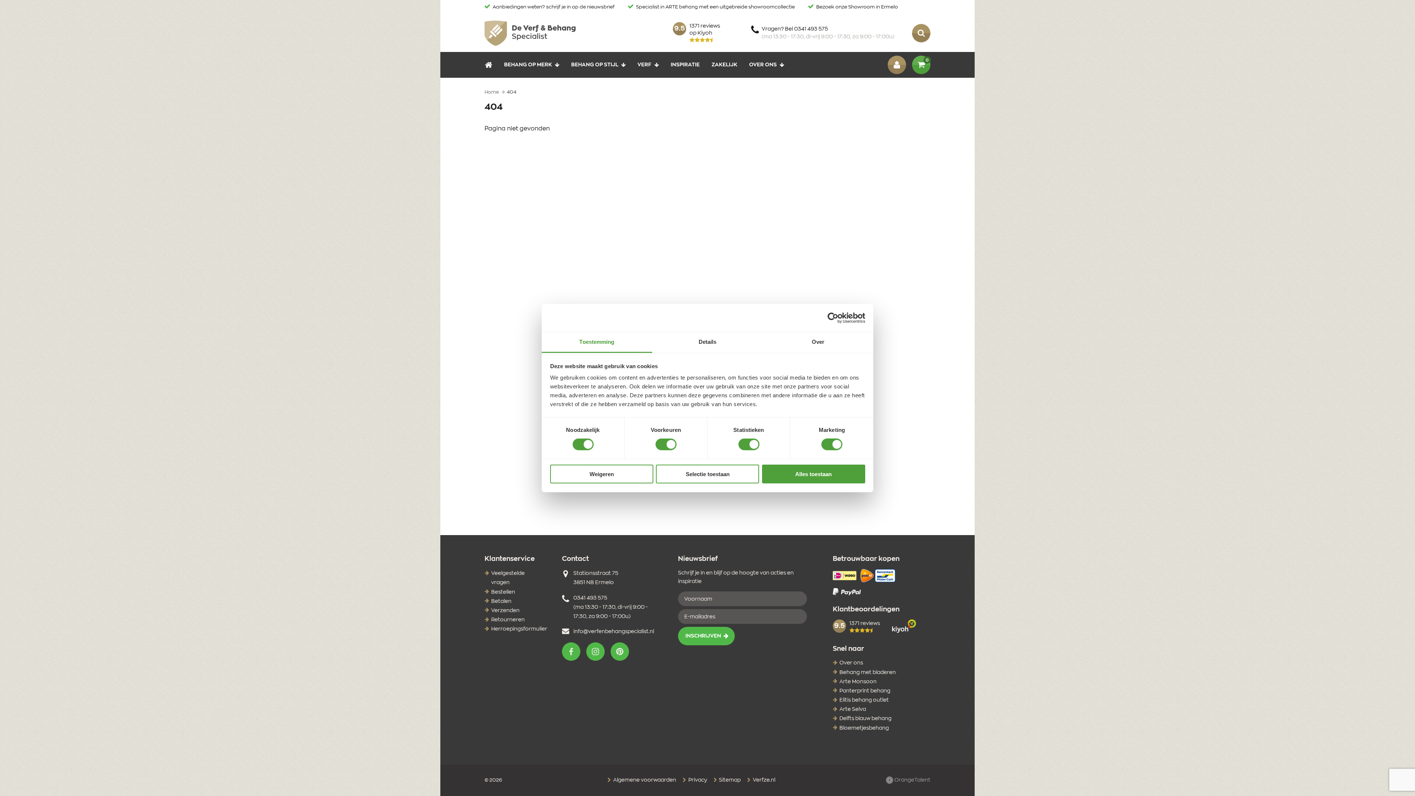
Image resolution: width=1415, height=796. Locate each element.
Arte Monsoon (858, 681)
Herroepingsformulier (519, 629)
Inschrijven (703, 636)
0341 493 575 (590, 598)
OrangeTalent (911, 780)
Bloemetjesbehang (864, 728)
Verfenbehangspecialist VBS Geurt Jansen (530, 33)
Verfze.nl (763, 780)
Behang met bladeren (867, 672)
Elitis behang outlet (864, 700)
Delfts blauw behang (865, 718)
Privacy (697, 780)
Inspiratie (685, 64)
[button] (571, 651)
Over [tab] (818, 342)
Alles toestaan (813, 474)
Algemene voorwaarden (644, 780)
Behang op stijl (594, 64)
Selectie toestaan (708, 474)
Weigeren (602, 474)
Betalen (501, 601)
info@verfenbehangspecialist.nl (613, 631)
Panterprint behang (864, 691)
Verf (644, 64)
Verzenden (505, 610)
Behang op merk (528, 64)
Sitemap (729, 780)
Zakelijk (724, 64)
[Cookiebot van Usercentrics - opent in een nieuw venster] (833, 317)
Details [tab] (708, 342)
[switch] (666, 444)
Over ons (763, 64)
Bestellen (503, 592)
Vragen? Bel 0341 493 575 (828, 33)
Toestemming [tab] (596, 342)
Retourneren (508, 619)
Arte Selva (852, 709)
